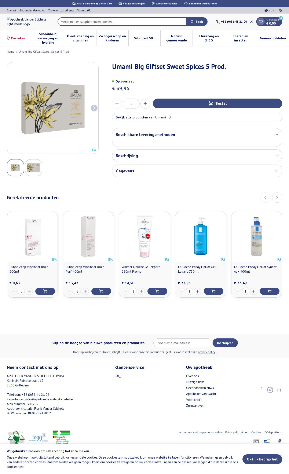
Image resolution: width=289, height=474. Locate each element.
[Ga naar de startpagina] (28, 21)
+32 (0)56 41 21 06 (36, 394)
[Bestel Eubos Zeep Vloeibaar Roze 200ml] (45, 291)
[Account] (251, 21)
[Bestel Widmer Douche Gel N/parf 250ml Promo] (157, 291)
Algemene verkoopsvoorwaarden (200, 432)
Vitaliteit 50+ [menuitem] (147, 39)
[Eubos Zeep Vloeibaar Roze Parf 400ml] (88, 236)
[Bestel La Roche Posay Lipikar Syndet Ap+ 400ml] (269, 291)
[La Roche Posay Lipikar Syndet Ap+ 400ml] (256, 236)
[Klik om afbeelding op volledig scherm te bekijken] (52, 108)
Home (10, 52)
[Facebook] (261, 390)
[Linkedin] (279, 390)
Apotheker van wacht (201, 394)
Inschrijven (225, 343)
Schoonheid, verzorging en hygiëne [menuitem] (51, 38)
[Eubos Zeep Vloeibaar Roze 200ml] (32, 236)
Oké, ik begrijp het (262, 459)
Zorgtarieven (195, 405)
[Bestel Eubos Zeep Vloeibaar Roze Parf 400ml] (101, 291)
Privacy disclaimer (236, 432)
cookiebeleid (15, 466)
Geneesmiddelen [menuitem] (274, 39)
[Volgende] (94, 108)
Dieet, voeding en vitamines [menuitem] (81, 38)
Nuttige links (195, 382)
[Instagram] (270, 390)
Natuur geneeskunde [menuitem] (179, 38)
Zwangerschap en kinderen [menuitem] (113, 38)
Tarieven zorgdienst (61, 10)
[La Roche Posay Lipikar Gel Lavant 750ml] (200, 236)
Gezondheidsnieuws (32, 10)
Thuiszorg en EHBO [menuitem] (212, 38)
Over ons (192, 376)
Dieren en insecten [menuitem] (245, 38)
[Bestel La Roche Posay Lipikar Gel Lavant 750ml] (213, 291)
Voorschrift (84, 10)
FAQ (117, 376)
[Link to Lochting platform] (279, 441)
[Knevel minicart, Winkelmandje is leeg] (261, 21)
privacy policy (206, 352)
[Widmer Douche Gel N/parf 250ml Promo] (144, 236)
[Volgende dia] (277, 197)
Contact (11, 10)
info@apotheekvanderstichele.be (49, 399)
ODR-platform (273, 432)
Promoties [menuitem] (18, 38)
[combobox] (122, 21)
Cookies (256, 432)
